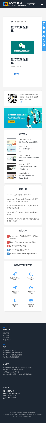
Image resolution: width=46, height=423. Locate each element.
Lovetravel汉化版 (25, 140)
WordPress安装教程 (9, 350)
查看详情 (16, 74)
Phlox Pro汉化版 (24, 155)
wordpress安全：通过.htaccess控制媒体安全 (18, 374)
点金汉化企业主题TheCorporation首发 (23, 254)
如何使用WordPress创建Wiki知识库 (23, 242)
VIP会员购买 (7, 340)
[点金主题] (15, 4)
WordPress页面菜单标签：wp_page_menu (17, 367)
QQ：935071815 (8, 391)
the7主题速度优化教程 (18, 246)
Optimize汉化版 (24, 164)
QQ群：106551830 (9, 398)
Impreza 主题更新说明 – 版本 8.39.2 (19, 195)
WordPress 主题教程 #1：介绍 (13, 370)
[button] (42, 4)
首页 (12, 22)
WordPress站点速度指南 (11, 357)
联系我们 (6, 337)
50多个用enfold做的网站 (11, 372)
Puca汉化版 (23, 146)
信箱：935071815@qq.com (12, 393)
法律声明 (6, 333)
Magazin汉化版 (24, 173)
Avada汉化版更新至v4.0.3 (19, 250)
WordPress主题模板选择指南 (12, 352)
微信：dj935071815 (9, 395)
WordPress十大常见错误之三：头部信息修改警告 (24, 237)
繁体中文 (31, 4)
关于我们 (6, 335)
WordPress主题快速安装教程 (12, 355)
